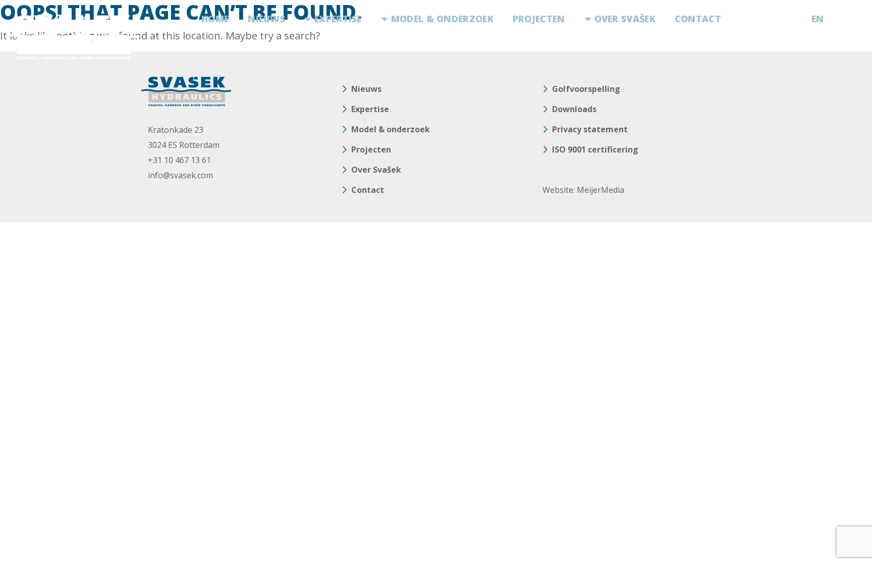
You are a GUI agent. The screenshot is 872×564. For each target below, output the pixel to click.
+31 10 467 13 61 (179, 160)
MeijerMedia (600, 189)
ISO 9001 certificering (595, 149)
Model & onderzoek (442, 19)
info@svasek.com (180, 175)
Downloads (574, 109)
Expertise (338, 19)
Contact (698, 19)
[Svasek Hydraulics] (73, 37)
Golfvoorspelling (586, 88)
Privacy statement (590, 129)
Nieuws (266, 19)
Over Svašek (625, 19)
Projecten (539, 19)
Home (215, 19)
